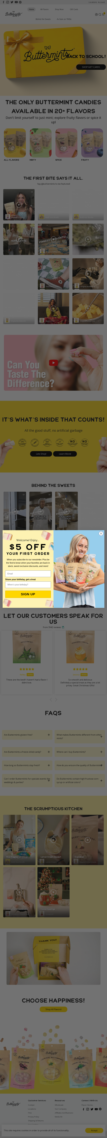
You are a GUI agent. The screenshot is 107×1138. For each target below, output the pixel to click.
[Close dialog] (101, 533)
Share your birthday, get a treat (20, 579)
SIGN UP (28, 594)
